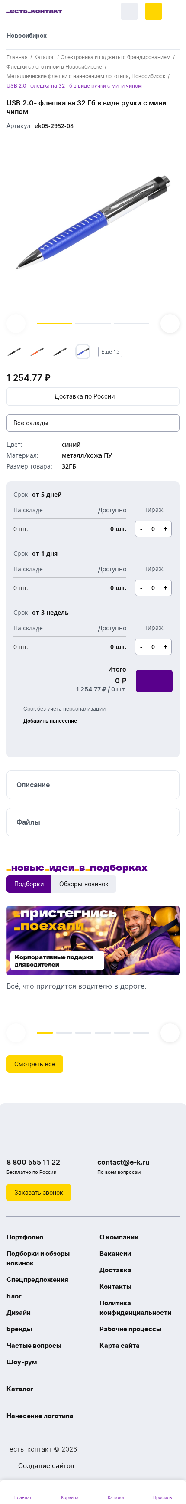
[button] (153, 11)
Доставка (115, 1270)
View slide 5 (122, 1033)
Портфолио (24, 1237)
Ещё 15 (110, 351)
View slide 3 (131, 323)
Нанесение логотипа (40, 1416)
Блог (14, 1296)
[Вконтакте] (15, 1140)
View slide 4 (103, 1033)
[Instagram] (32, 1140)
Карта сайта (119, 1345)
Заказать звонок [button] (38, 1192)
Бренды (19, 1329)
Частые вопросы (33, 1345)
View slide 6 (141, 1033)
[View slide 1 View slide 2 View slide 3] (93, 235)
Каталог (19, 1389)
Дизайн (18, 1312)
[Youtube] (49, 1140)
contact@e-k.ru (123, 1162)
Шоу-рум (21, 1362)
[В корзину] (154, 681)
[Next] (170, 323)
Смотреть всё (34, 1064)
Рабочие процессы (130, 1329)
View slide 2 (92, 323)
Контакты (115, 1286)
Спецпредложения (37, 1279)
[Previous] (16, 323)
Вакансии (115, 1253)
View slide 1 (54, 323)
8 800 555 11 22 (33, 1162)
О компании (118, 1237)
